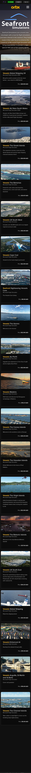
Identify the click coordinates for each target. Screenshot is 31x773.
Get (10, 2)
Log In (18, 2)
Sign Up (26, 2)
